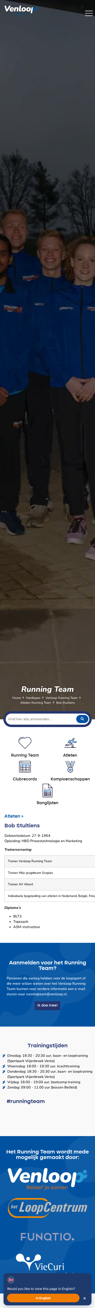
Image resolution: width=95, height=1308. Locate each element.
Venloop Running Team (62, 698)
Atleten (70, 755)
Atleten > (13, 816)
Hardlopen (33, 698)
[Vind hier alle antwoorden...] (47, 719)
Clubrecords (25, 779)
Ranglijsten (47, 803)
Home (16, 698)
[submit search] (82, 719)
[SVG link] (89, 13)
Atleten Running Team (35, 703)
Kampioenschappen (70, 779)
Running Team (25, 755)
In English (43, 1298)
